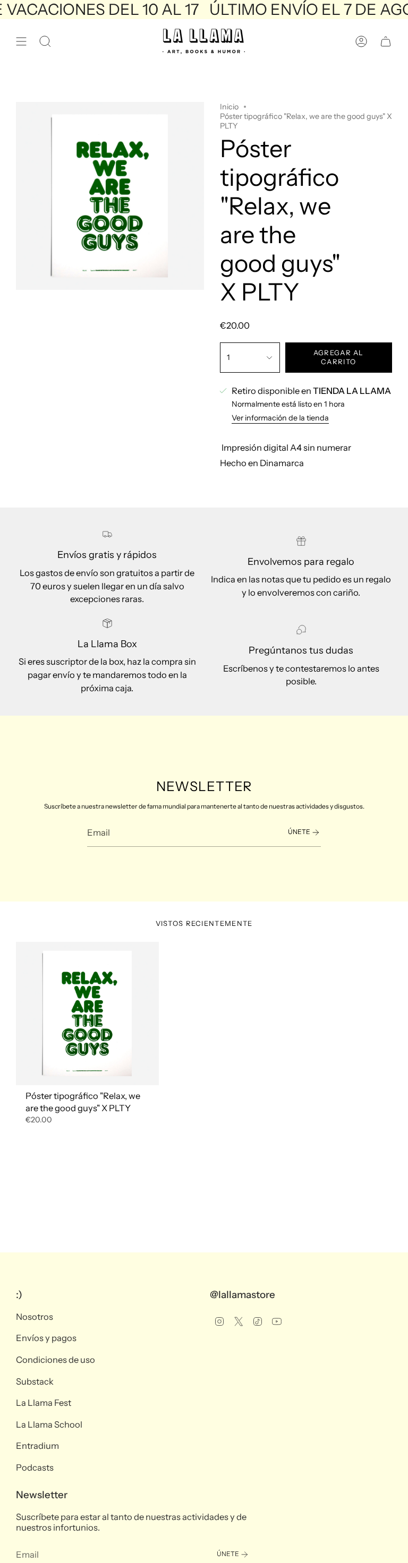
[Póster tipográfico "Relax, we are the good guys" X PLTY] (87, 1013)
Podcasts (35, 1467)
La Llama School (49, 1424)
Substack (35, 1381)
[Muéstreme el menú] (21, 41)
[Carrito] (385, 41)
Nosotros (34, 1316)
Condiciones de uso (55, 1359)
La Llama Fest (43, 1402)
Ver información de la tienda (280, 418)
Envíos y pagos (46, 1338)
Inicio (229, 106)
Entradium (37, 1445)
